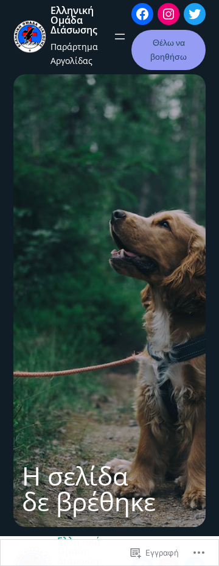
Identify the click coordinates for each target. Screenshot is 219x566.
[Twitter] (195, 14)
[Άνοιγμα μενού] (120, 36)
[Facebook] (142, 14)
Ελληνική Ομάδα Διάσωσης (73, 20)
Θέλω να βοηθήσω (168, 50)
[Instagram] (168, 14)
